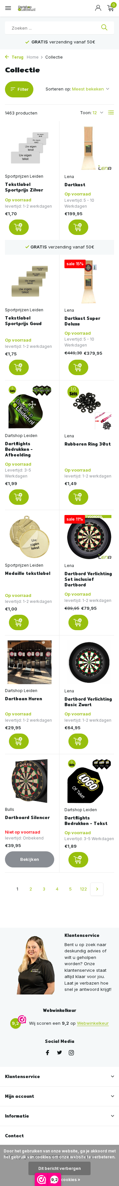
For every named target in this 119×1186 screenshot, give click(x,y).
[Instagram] (71, 1053)
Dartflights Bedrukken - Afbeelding (19, 449)
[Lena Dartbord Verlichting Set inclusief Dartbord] (89, 537)
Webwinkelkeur (93, 1023)
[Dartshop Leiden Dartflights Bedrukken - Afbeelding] (29, 407)
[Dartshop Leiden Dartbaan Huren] (29, 662)
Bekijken (29, 859)
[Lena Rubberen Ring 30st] (89, 407)
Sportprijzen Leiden (24, 176)
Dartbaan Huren (23, 699)
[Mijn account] (98, 8)
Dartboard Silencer (27, 817)
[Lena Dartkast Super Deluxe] (89, 282)
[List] (111, 113)
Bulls (9, 809)
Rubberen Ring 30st (87, 444)
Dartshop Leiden (21, 435)
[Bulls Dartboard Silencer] (29, 781)
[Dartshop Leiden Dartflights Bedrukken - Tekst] (89, 781)
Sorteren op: (58, 88)
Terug (17, 57)
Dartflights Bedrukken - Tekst (85, 820)
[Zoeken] (104, 28)
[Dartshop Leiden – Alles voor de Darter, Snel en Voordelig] (35, 8)
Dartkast (74, 185)
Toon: (86, 112)
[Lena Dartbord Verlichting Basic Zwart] (89, 662)
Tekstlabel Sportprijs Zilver (24, 187)
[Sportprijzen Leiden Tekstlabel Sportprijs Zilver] (29, 148)
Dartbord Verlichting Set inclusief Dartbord (88, 579)
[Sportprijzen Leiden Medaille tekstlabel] (29, 537)
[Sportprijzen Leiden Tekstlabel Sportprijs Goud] (29, 281)
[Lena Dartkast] (89, 148)
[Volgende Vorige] (96, 889)
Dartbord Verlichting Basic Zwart (88, 702)
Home (33, 57)
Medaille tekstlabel (27, 573)
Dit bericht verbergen (59, 1168)
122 (83, 888)
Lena (69, 176)
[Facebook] (47, 1053)
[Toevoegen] (19, 227)
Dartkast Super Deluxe (82, 321)
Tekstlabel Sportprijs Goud (23, 320)
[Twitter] (59, 1053)
